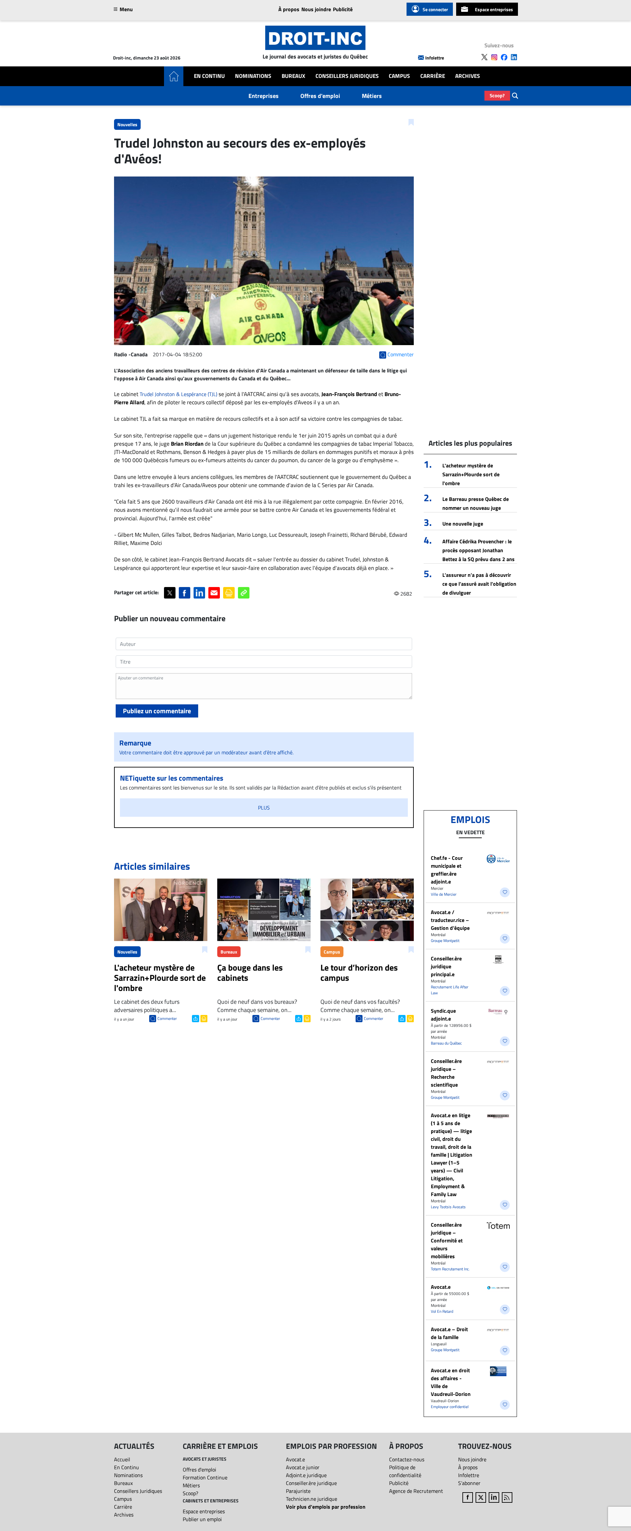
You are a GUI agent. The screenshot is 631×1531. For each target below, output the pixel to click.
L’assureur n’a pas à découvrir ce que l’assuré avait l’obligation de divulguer (479, 584)
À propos (288, 9)
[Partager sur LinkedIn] (199, 593)
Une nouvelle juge (462, 524)
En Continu (209, 76)
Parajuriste (298, 1491)
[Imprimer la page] (229, 593)
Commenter (167, 1018)
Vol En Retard (442, 1311)
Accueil (122, 1459)
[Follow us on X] (484, 57)
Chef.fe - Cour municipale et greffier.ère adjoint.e (447, 869)
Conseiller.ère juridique (311, 1483)
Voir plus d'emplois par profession (325, 1507)
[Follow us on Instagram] (494, 57)
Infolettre (434, 57)
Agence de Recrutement (416, 1491)
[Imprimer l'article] (203, 1018)
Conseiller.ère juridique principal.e (446, 966)
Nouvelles (127, 124)
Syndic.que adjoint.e (443, 1015)
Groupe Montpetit (445, 940)
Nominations (253, 76)
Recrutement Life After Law (449, 990)
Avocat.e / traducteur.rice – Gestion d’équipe (450, 920)
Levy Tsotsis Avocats (448, 1207)
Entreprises (263, 95)
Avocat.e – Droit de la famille (449, 1333)
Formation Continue (205, 1477)
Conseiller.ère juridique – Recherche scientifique (446, 1073)
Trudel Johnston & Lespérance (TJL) (178, 394)
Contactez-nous (406, 1459)
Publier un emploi (202, 1519)
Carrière (432, 76)
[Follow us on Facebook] (504, 57)
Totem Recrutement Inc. (450, 1269)
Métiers (372, 95)
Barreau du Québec (446, 1043)
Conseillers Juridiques (347, 76)
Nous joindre (316, 9)
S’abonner (469, 1483)
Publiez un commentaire (157, 711)
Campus (399, 76)
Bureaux (293, 76)
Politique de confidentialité (405, 1471)
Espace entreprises (494, 9)
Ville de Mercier (443, 894)
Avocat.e (441, 1287)
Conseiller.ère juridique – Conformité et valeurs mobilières (447, 1240)
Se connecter (435, 9)
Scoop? (497, 95)
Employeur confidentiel (450, 1406)
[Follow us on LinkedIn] (514, 57)
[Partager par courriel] (214, 593)
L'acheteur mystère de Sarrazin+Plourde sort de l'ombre (471, 474)
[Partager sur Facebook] (184, 593)
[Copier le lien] (243, 593)
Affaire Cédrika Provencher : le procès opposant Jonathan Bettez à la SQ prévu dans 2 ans (478, 550)
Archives (467, 76)
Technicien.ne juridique (311, 1499)
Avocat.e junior (302, 1467)
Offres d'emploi (320, 95)
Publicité (343, 9)
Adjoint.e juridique (306, 1475)
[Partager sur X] (169, 593)
